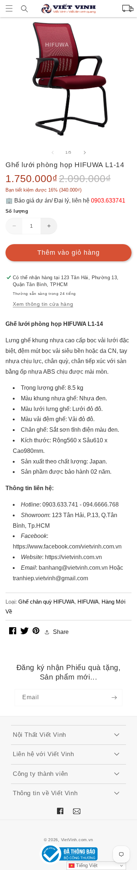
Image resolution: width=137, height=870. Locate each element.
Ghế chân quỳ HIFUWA (46, 601)
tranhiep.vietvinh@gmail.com (50, 578)
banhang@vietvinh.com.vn (73, 568)
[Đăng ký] (114, 697)
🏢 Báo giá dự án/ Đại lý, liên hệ (65, 200)
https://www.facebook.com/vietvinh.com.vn (67, 546)
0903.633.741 (60, 504)
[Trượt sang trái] (53, 153)
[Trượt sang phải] (85, 153)
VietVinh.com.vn (77, 840)
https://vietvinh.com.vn (73, 557)
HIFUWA (88, 601)
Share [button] (61, 632)
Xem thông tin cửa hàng (43, 304)
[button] (9, 8)
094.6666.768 (101, 504)
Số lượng (16, 211)
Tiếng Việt (86, 865)
